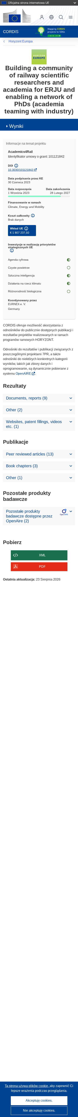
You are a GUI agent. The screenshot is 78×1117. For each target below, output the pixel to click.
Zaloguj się (41, 17)
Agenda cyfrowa (18, 259)
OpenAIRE (24, 373)
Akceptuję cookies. (39, 1100)
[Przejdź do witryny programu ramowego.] (39, 56)
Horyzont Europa (21, 41)
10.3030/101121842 (20, 169)
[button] (51, 17)
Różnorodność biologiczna (24, 291)
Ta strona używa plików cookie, (27, 1086)
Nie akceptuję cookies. (39, 1110)
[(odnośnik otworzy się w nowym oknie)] (17, 15)
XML (42, 555)
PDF (42, 566)
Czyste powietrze (19, 267)
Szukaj (61, 17)
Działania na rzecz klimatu (24, 283)
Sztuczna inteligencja (21, 275)
